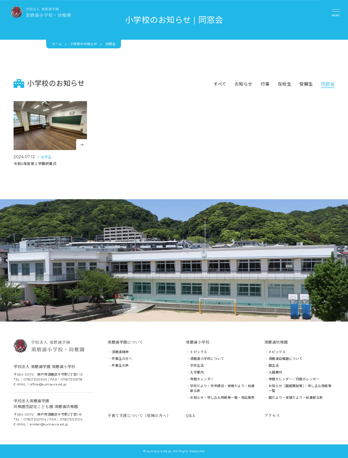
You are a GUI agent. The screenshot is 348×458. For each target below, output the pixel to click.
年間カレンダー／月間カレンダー (294, 379)
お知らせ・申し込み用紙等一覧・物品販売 (222, 397)
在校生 (284, 84)
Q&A (190, 415)
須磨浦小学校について (207, 359)
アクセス (272, 415)
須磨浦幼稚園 (276, 342)
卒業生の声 (120, 365)
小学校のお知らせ (83, 44)
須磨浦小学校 (197, 342)
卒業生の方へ (122, 359)
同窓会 (328, 84)
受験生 (306, 84)
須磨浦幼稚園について (286, 359)
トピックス (198, 352)
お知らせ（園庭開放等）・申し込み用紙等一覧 (300, 388)
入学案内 (197, 372)
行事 (265, 84)
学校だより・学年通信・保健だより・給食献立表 (222, 388)
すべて (219, 84)
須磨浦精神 (120, 352)
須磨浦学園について (125, 342)
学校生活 (197, 365)
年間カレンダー (202, 379)
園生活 (274, 365)
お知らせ (244, 84)
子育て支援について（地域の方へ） (138, 415)
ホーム (57, 44)
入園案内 (275, 372)
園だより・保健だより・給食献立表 (296, 397)
